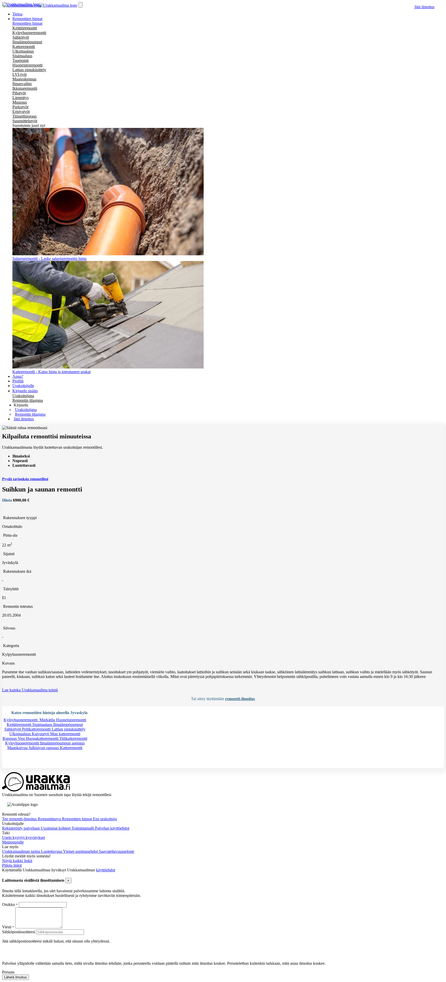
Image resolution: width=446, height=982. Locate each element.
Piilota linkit (12, 865)
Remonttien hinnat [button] (27, 19)
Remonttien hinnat (27, 23)
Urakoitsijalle (23, 385)
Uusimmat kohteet (56, 828)
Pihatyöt (19, 93)
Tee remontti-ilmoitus (20, 819)
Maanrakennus (24, 79)
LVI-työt (19, 74)
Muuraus (19, 102)
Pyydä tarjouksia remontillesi (25, 479)
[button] (21, 405)
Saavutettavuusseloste (116, 851)
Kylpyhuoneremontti (29, 32)
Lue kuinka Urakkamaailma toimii (30, 690)
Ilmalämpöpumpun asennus (62, 743)
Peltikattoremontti (37, 729)
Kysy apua (19, 765)
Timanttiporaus (24, 116)
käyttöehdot (105, 870)
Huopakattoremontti (42, 738)
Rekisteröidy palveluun (21, 828)
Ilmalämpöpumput (27, 42)
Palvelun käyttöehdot (112, 828)
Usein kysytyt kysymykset (23, 837)
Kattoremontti (23, 46)
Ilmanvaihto (22, 83)
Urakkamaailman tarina (21, 851)
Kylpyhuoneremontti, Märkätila (30, 720)
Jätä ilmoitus (424, 7)
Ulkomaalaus (23, 51)
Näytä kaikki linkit (17, 860)
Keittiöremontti (24, 28)
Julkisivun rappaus (44, 748)
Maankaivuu (18, 748)
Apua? (17, 376)
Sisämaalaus (22, 56)
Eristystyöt (21, 111)
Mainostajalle (13, 842)
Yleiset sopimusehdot (81, 851)
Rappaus (10, 738)
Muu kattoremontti (65, 734)
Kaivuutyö (41, 734)
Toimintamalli (83, 828)
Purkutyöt (20, 107)
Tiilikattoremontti (73, 738)
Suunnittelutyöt (24, 121)
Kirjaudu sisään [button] (25, 391)
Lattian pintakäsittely (29, 70)
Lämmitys (20, 97)
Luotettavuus (52, 851)
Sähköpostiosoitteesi (18, 932)
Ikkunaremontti (24, 88)
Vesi (22, 738)
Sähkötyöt (20, 37)
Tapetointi (20, 60)
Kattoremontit (71, 748)
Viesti (6, 927)
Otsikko (9, 904)
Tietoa (17, 14)
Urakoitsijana (23, 396)
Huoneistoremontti (27, 65)
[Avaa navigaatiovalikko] (80, 5)
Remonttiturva (50, 819)
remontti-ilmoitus (240, 699)
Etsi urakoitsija (105, 819)
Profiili (17, 381)
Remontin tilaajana (27, 400)
